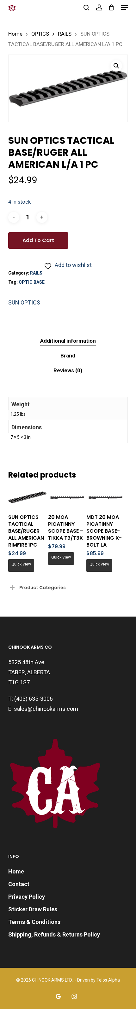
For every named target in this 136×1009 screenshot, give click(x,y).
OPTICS (40, 34)
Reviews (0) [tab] (67, 370)
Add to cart (38, 240)
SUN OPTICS (24, 302)
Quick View (21, 564)
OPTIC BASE (32, 282)
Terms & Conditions (34, 922)
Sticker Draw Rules (32, 909)
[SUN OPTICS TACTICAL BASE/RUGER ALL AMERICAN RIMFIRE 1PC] (27, 497)
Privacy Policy (26, 896)
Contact (18, 884)
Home (15, 34)
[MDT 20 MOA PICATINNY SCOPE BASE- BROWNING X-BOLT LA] (105, 497)
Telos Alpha (108, 980)
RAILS (64, 34)
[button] (124, 7)
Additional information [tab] (68, 341)
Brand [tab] (67, 355)
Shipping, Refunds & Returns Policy (54, 934)
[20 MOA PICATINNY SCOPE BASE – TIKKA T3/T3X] (67, 497)
